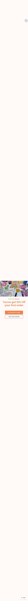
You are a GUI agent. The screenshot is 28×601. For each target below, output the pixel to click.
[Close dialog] (26, 20)
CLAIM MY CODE (14, 312)
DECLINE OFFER (14, 316)
